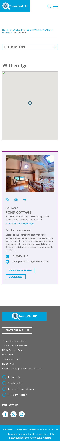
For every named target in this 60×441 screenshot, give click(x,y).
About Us (14, 377)
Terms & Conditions (21, 389)
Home (5, 30)
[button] (30, 103)
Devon (6, 32)
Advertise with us (17, 330)
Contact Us (15, 383)
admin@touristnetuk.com (26, 368)
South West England (38, 30)
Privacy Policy (17, 394)
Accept (47, 437)
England (18, 30)
